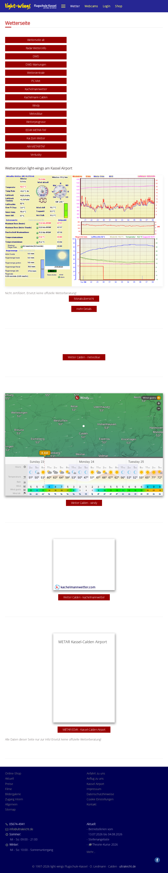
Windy (35, 105)
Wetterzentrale (35, 73)
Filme (8, 789)
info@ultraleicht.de (21, 829)
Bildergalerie (13, 794)
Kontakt (91, 804)
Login (106, 6)
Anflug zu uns (95, 778)
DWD (36, 56)
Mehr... (91, 852)
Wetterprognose (35, 122)
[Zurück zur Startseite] (30, 6)
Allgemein (11, 804)
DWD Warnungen (36, 64)
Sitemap (10, 809)
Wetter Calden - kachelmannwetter (83, 597)
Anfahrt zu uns (96, 773)
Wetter (75, 6)
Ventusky (36, 154)
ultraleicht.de (127, 866)
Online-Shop (13, 773)
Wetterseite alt (36, 40)
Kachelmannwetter (36, 89)
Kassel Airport (95, 784)
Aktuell (9, 778)
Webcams (91, 6)
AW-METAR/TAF (36, 146)
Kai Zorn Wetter (36, 138)
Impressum (94, 789)
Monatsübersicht (84, 298)
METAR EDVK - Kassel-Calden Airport (84, 729)
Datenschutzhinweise (100, 794)
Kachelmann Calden (35, 97)
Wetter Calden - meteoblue (84, 357)
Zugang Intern (14, 799)
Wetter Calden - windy (84, 503)
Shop (118, 6)
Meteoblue (36, 114)
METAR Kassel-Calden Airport (82, 641)
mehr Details (83, 309)
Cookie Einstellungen (100, 799)
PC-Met (35, 81)
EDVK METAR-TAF (36, 130)
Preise (9, 784)
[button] (63, 6)
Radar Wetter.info (36, 48)
